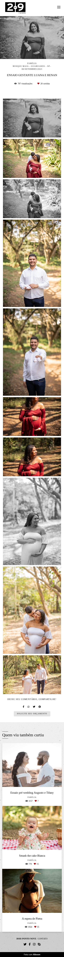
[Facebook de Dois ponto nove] (30, 944)
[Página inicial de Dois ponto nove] (15, 8)
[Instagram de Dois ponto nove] (34, 944)
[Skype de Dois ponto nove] (39, 944)
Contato (42, 939)
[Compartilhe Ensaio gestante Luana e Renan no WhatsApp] (29, 707)
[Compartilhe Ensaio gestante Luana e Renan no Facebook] (24, 707)
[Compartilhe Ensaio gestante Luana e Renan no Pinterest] (40, 707)
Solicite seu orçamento (32, 714)
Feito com (32, 954)
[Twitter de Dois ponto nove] (25, 944)
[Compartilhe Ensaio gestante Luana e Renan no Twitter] (34, 707)
